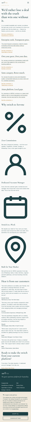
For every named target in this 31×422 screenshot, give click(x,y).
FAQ (17, 383)
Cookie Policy (15, 409)
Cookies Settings (15, 418)
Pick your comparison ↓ (7, 34)
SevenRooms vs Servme (7, 385)
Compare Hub (4, 383)
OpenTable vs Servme (6, 387)
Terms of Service (20, 387)
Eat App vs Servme (5, 390)
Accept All (15, 413)
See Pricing (11, 368)
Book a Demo (4, 368)
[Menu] (28, 2)
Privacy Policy (19, 385)
